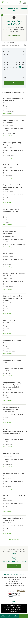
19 (13, 65)
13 (17, 62)
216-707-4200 (16, 579)
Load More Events (14, 539)
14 (20, 62)
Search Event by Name (8, 42)
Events (14, 553)
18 (10, 65)
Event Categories (14, 74)
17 (7, 65)
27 (17, 67)
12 (13, 62)
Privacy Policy (7, 551)
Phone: (10, 579)
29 (23, 67)
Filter (14, 83)
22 (23, 65)
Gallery (15, 616)
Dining (9, 616)
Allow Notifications (14, 35)
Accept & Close (14, 611)
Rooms (3, 616)
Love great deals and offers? (14, 22)
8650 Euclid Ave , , (14, 577)
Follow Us (14, 601)
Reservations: (10, 583)
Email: (5, 585)
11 (10, 62)
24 (7, 67)
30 (4, 69)
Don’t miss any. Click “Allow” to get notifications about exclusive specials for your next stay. (14, 29)
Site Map (15, 551)
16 (4, 65)
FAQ (5, 549)
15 (23, 62)
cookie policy (18, 609)
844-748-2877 (18, 583)
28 (20, 67)
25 (10, 67)
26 (13, 67)
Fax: (10, 581)
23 (4, 67)
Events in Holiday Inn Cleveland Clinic (14, 10)
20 (17, 65)
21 (20, 65)
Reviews (22, 551)
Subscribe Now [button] (15, 566)
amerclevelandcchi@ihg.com (15, 585)
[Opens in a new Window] (9, 591)
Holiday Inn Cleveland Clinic (14, 574)
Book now (23, 616)
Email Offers (11, 549)
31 (7, 69)
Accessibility (20, 549)
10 (7, 62)
